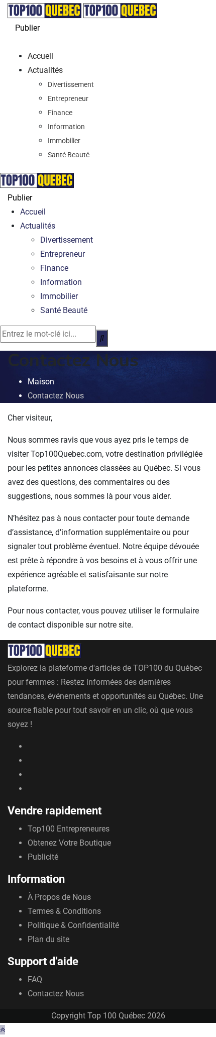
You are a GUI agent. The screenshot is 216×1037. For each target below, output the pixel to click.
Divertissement (71, 84)
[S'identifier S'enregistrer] (11, 42)
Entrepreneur (68, 98)
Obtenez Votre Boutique (69, 843)
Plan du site (48, 939)
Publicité (43, 857)
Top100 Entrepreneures (69, 829)
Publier (27, 28)
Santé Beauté (68, 155)
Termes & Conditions (64, 911)
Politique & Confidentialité (73, 925)
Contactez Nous (56, 993)
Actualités (45, 70)
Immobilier (64, 141)
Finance (60, 113)
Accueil (40, 56)
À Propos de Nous (59, 897)
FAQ (35, 979)
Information (66, 127)
